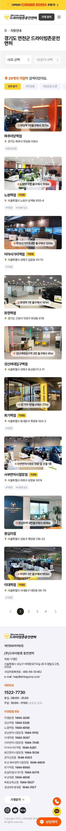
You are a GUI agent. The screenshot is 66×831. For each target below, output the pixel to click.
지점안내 (16, 30)
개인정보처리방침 (13, 645)
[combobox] (18, 59)
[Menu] (59, 17)
